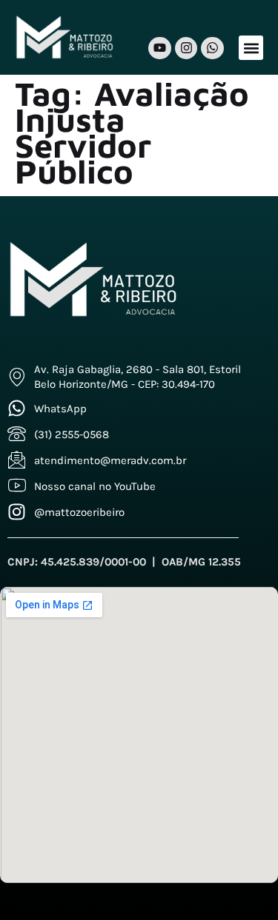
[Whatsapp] (212, 48)
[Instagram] (186, 48)
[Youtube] (159, 48)
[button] (251, 48)
